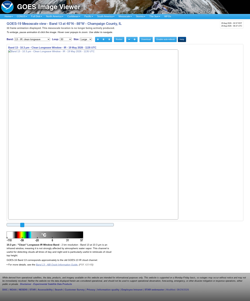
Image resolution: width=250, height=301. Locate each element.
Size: (76, 39)
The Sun (154, 16)
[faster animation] (135, 39)
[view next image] (109, 39)
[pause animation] (103, 39)
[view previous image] (98, 39)
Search (59, 289)
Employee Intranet (132, 289)
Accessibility (45, 289)
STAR (32, 289)
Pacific (87, 16)
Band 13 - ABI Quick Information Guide (57, 264)
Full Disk (35, 16)
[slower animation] (129, 39)
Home (8, 16)
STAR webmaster (154, 289)
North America (54, 16)
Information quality (108, 289)
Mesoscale (124, 16)
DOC (5, 289)
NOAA (13, 289)
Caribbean (73, 16)
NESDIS (23, 289)
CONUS (21, 16)
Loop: (55, 39)
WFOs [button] (167, 16)
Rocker (119, 39)
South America (105, 16)
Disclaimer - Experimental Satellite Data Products (46, 284)
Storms (140, 16)
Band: (10, 39)
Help (182, 39)
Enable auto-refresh (165, 39)
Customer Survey (75, 289)
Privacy (91, 289)
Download (146, 39)
